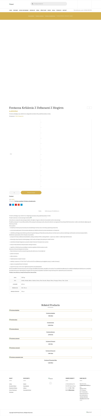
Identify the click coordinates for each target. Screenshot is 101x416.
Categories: (11, 201)
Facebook (50, 383)
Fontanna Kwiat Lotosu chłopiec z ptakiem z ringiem (88, 108)
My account (82, 4)
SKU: (10, 199)
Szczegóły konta (27, 390)
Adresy (24, 388)
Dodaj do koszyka (31, 192)
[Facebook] (10, 205)
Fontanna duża (50, 322)
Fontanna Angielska (50, 313)
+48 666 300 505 (84, 397)
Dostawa (11, 392)
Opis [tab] (39, 211)
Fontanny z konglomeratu (29, 201)
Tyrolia (66, 185)
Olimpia (66, 158)
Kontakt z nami (12, 386)
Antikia (66, 121)
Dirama (66, 142)
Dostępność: (12, 116)
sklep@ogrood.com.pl (84, 398)
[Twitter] (13, 205)
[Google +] (19, 205)
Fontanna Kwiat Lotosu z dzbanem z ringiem (91, 108)
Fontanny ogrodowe (19, 201)
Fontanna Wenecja (50, 332)
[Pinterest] (16, 205)
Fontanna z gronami (50, 341)
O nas (10, 384)
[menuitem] (10, 10)
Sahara (66, 174)
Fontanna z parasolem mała (50, 360)
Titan (66, 180)
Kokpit (24, 384)
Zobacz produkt (47, 310)
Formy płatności (13, 390)
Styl (11, 154)
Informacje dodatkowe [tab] (52, 211)
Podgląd (54, 310)
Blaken (66, 131)
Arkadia (66, 126)
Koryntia (66, 153)
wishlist (85, 4)
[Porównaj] (50, 310)
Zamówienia (26, 386)
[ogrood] (11, 4)
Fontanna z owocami (50, 350)
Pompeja (66, 169)
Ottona (66, 164)
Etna (66, 148)
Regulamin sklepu (13, 388)
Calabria (66, 137)
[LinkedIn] (21, 205)
